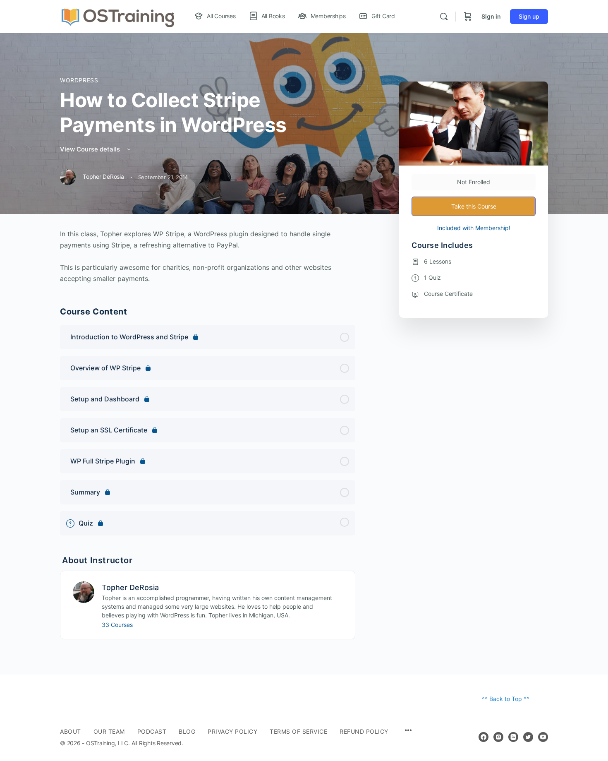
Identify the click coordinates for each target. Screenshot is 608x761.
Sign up (529, 16)
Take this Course (473, 206)
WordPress (79, 80)
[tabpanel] (207, 256)
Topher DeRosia (130, 587)
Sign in (491, 16)
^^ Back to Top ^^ (505, 698)
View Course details (91, 149)
